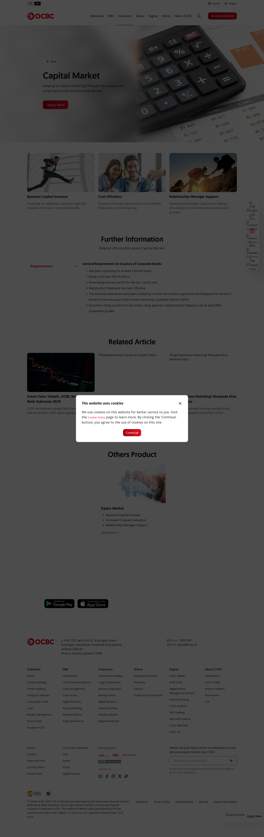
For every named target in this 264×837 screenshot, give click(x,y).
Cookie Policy (96, 417)
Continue (132, 433)
